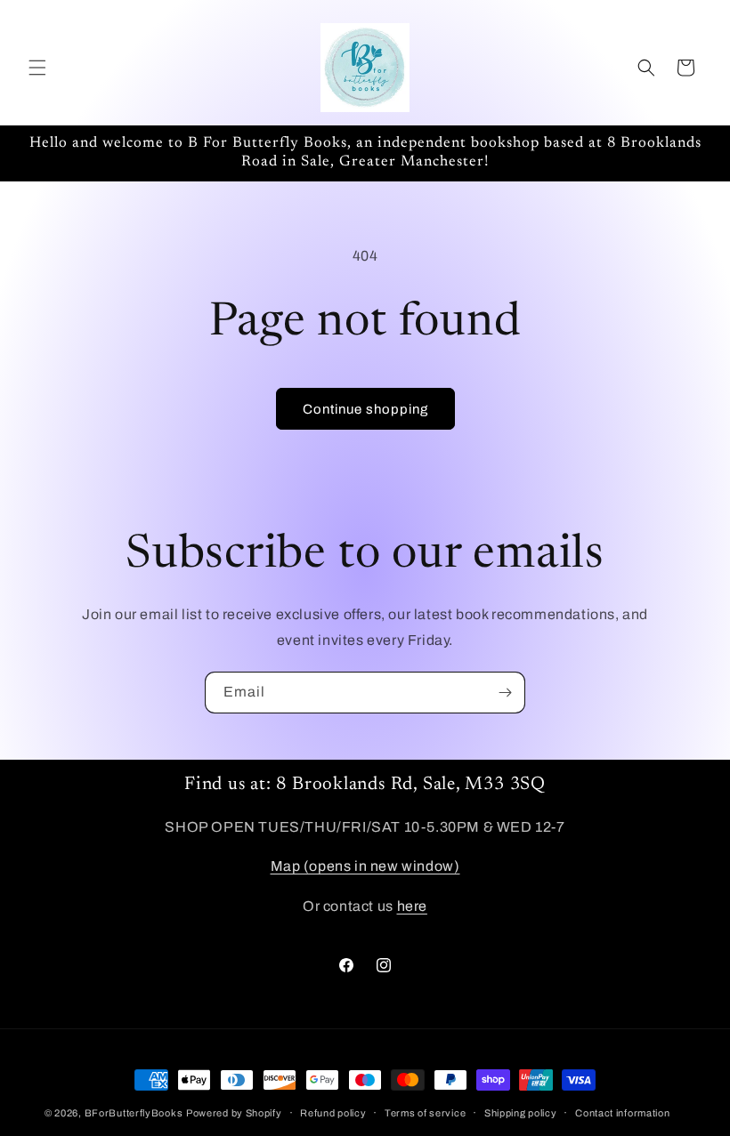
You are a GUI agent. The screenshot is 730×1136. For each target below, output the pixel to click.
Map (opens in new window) (365, 866)
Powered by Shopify (234, 1113)
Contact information (622, 1113)
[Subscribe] (504, 692)
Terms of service (425, 1113)
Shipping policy (520, 1113)
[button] (37, 67)
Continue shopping (365, 409)
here (412, 906)
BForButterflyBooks (134, 1113)
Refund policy (333, 1113)
